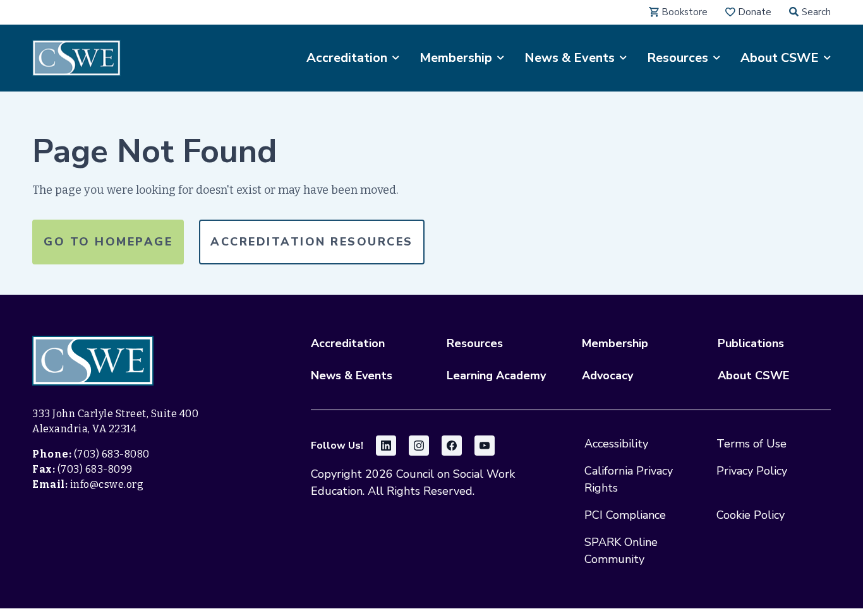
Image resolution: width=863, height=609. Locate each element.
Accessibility (616, 443)
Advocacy (607, 375)
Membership (615, 343)
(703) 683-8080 (112, 454)
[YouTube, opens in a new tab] (484, 445)
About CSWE (753, 375)
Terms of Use (751, 443)
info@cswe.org (107, 484)
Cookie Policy (750, 515)
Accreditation (348, 343)
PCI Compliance (625, 515)
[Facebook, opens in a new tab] (452, 445)
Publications (751, 343)
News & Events (351, 375)
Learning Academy (496, 375)
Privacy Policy (751, 470)
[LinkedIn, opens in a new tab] (386, 445)
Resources (475, 343)
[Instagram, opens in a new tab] (419, 445)
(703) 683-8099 (95, 469)
